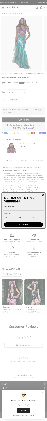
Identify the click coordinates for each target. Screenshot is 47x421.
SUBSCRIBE (23, 225)
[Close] (43, 195)
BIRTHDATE (7, 213)
